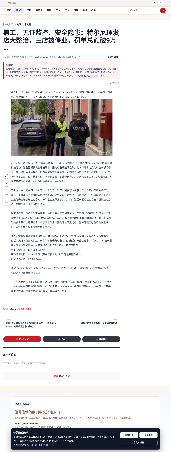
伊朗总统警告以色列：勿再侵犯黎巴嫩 (99, 323)
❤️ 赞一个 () (22, 339)
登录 (56, 376)
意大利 (19, 10)
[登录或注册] (154, 3)
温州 (85, 10)
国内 (67, 10)
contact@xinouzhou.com (26, 423)
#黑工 (28, 309)
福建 (93, 10)
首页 (9, 10)
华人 (58, 10)
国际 (76, 10)
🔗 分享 (61, 339)
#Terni (13, 309)
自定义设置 (138, 442)
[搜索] (163, 10)
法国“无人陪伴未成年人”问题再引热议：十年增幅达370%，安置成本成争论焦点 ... (31, 325)
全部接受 (129, 435)
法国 (29, 10)
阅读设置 (115, 83)
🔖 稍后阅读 (101, 339)
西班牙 (39, 10)
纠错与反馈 (113, 57)
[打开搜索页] (160, 3)
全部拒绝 (148, 435)
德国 (49, 10)
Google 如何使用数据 (37, 445)
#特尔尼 (21, 309)
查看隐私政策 (19, 445)
